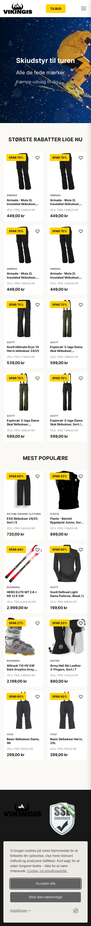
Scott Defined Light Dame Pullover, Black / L (67, 594)
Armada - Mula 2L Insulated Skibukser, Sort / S (21, 277)
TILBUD (55, 8)
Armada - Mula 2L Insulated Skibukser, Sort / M (65, 204)
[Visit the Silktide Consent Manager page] (76, 911)
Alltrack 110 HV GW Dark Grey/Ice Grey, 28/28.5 (21, 669)
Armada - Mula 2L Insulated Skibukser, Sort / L (21, 204)
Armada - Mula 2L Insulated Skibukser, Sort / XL (65, 277)
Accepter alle (45, 883)
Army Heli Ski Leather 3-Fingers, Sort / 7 (65, 667)
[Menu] (83, 8)
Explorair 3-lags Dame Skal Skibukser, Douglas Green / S (66, 350)
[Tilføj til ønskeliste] (37, 158)
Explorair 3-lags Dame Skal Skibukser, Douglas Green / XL (23, 424)
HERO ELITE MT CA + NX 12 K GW (22, 594)
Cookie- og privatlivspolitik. (47, 870)
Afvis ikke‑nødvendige (45, 897)
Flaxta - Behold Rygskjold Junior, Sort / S (67, 522)
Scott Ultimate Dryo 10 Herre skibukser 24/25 (23, 349)
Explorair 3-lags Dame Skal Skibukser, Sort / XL (66, 424)
